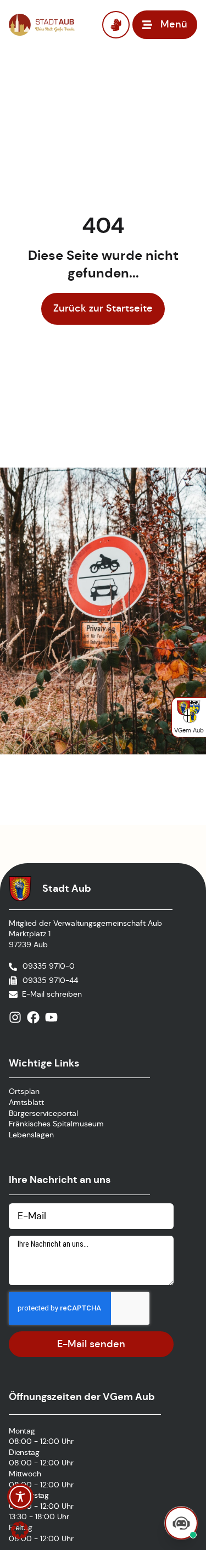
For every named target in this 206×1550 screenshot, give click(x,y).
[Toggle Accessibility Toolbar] (20, 1497)
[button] (20, 1530)
